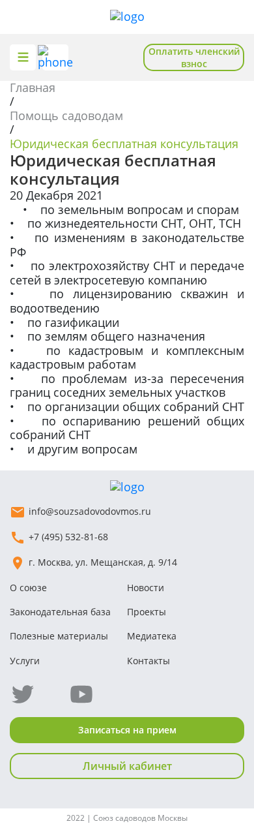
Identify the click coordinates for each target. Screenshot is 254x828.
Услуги (25, 660)
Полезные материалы (59, 636)
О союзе (28, 587)
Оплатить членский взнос (194, 57)
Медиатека (151, 636)
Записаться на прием (127, 730)
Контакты (148, 660)
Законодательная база (60, 612)
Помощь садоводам (66, 115)
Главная (32, 87)
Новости (145, 587)
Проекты (146, 612)
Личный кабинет (127, 766)
